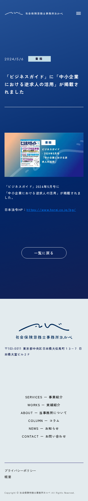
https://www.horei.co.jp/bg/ (51, 209)
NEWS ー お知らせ (44, 428)
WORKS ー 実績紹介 (44, 405)
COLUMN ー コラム (44, 420)
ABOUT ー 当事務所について (44, 412)
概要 (8, 477)
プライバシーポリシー (20, 470)
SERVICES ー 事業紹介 (44, 397)
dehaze (78, 13)
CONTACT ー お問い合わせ (44, 436)
